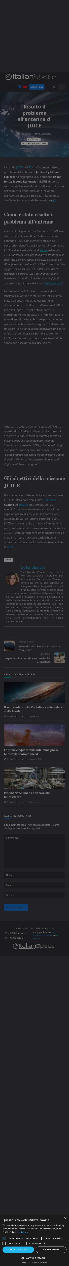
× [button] (65, 1218)
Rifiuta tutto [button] (51, 1249)
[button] (34, 1258)
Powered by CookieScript (34, 1262)
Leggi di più (22, 1232)
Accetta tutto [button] (18, 1249)
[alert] (34, 633)
